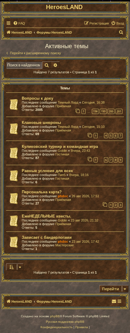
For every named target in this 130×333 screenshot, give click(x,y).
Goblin (62, 150)
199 (103, 111)
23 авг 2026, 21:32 (84, 220)
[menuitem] (19, 23)
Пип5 (62, 175)
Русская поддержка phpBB (65, 321)
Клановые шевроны (41, 122)
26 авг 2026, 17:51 (85, 196)
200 (111, 111)
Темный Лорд (68, 102)
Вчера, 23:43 (80, 150)
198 (95, 111)
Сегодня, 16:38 (93, 102)
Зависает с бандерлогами (47, 237)
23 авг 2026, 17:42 (85, 241)
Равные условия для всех (47, 170)
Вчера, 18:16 (79, 175)
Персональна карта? (42, 192)
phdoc (63, 196)
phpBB (55, 316)
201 (119, 111)
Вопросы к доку (37, 98)
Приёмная (63, 106)
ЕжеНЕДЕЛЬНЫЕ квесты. (46, 216)
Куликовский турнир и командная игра (60, 146)
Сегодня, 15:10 (93, 126)
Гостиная (62, 154)
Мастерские (64, 245)
